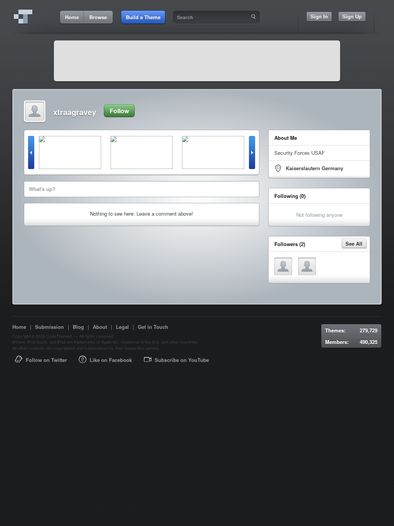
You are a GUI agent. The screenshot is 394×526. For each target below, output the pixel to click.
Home (19, 326)
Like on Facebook (111, 360)
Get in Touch (153, 326)
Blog (78, 326)
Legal (122, 326)
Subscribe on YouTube (182, 360)
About (100, 326)
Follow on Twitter (46, 360)
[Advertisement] (197, 61)
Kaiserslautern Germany (314, 168)
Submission (49, 326)
